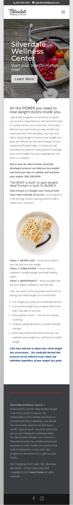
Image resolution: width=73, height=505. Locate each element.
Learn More (24, 79)
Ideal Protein (37, 472)
